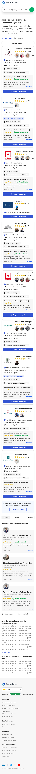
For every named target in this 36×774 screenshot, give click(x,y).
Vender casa (6, 711)
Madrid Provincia (23, 614)
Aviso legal (5, 756)
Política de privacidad (9, 750)
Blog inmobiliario (7, 716)
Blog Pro (5, 727)
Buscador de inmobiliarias (10, 708)
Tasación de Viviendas (9, 703)
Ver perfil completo (19, 91)
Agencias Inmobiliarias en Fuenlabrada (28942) (17, 635)
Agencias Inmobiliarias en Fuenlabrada (14, 631)
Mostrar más (6, 652)
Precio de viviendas (8, 705)
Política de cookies (8, 753)
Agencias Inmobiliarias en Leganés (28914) (15, 644)
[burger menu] (32, 3)
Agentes (20, 38)
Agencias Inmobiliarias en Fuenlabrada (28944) (17, 626)
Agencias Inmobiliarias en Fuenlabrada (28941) (17, 628)
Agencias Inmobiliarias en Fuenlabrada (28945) (17, 633)
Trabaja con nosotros (9, 740)
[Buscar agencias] (31, 9)
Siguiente (30, 517)
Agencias (8, 38)
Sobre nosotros (7, 734)
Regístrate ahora (18, 509)
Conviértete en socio (8, 724)
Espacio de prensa (8, 737)
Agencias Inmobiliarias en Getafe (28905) (15, 649)
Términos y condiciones (9, 748)
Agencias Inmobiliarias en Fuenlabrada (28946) (17, 638)
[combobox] (18, 9)
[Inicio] (2, 614)
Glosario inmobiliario (9, 714)
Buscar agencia (10, 614)
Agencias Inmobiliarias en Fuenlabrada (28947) (17, 647)
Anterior (6, 517)
